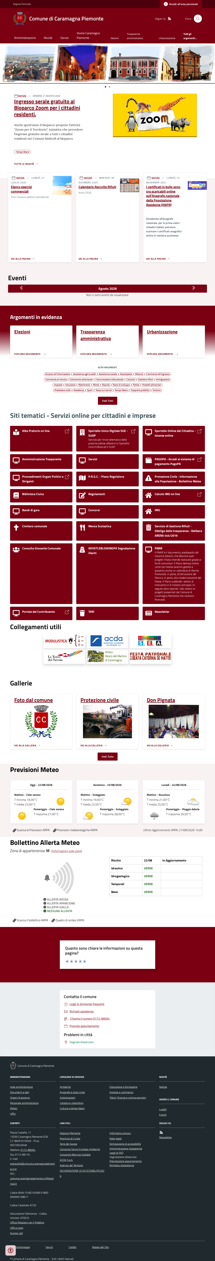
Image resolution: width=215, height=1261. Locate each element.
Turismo (157, 390)
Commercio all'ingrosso (157, 374)
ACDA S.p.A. (66, 1160)
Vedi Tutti (107, 401)
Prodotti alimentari (151, 384)
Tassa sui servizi (104, 390)
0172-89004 (28, 1150)
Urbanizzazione (167, 38)
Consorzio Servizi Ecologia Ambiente (80, 1149)
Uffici (13, 1114)
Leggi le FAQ (116, 1153)
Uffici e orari (16, 1228)
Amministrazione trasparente (126, 1149)
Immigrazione (162, 379)
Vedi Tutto (108, 757)
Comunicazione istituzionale (109, 379)
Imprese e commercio (121, 1092)
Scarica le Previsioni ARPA (33, 830)
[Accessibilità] (10, 1250)
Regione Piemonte (22, 4)
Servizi (64, 38)
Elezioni (115, 38)
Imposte (58, 384)
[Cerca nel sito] (196, 19)
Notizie (163, 1087)
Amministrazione (25, 38)
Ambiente (65, 1087)
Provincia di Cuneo (70, 1138)
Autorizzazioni (67, 1098)
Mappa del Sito (100, 1247)
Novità (48, 38)
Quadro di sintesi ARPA (69, 920)
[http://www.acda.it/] (107, 641)
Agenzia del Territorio (71, 1165)
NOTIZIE (22, 96)
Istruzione (70, 384)
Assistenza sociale (108, 374)
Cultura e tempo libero (72, 1108)
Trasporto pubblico (140, 390)
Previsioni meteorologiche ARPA (77, 830)
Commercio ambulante (81, 379)
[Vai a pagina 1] (105, 86)
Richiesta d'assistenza (122, 1165)
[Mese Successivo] (194, 288)
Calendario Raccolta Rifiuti (97, 187)
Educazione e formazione (123, 1087)
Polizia (136, 384)
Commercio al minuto (56, 379)
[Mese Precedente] (21, 288)
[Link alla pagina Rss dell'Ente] (161, 1132)
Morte (96, 384)
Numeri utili (16, 1233)
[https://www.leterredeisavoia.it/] (64, 656)
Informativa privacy (120, 1133)
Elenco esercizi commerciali (21, 189)
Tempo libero (121, 390)
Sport (90, 390)
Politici (13, 1108)
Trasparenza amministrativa (135, 36)
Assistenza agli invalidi (84, 374)
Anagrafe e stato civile (72, 1092)
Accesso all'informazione (57, 374)
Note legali (116, 1138)
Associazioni (126, 374)
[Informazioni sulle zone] (66, 851)
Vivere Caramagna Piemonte (88, 35)
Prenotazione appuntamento (126, 1161)
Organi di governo (20, 1098)
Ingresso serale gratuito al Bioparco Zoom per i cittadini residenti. (47, 107)
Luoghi (163, 1109)
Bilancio (139, 374)
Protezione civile (62, 390)
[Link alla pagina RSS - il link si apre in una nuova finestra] (169, 19)
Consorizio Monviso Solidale (75, 1155)
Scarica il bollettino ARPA (32, 920)
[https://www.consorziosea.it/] (150, 641)
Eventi (162, 1115)
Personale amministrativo (24, 1103)
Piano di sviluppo (121, 384)
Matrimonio (84, 384)
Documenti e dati (19, 1092)
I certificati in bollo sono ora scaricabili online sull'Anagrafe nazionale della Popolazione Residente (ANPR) (163, 196)
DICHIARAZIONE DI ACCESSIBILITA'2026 (82, 1173)
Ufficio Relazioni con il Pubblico (27, 1222)
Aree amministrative (21, 1087)
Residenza (79, 390)
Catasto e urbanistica (71, 1103)
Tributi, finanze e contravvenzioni (128, 1098)
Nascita (106, 384)
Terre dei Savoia (68, 1144)
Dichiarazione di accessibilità (125, 1144)
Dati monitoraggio (20, 1247)
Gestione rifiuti (145, 379)
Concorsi (130, 379)
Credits (72, 1247)
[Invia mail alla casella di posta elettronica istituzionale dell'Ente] (33, 1166)
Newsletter (165, 1137)
